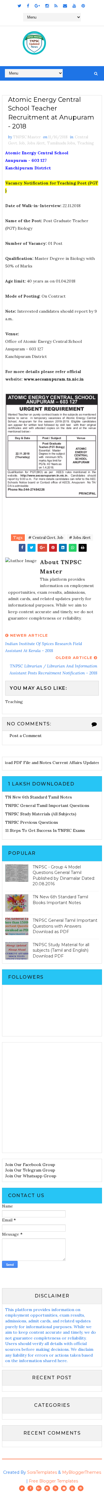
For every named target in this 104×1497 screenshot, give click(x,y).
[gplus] (37, 5)
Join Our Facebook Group (30, 1164)
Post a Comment (26, 735)
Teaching (85, 143)
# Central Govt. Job (45, 537)
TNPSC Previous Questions (31, 822)
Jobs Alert (36, 143)
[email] (65, 5)
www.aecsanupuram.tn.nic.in (54, 379)
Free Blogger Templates (53, 1481)
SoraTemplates (42, 1472)
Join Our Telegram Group (30, 1170)
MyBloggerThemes (81, 1472)
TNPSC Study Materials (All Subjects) (40, 814)
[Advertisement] (52, 1097)
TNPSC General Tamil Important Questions (47, 805)
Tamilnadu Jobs (61, 143)
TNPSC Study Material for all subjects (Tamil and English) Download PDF (61, 950)
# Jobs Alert (80, 537)
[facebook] (28, 5)
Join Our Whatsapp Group (30, 1176)
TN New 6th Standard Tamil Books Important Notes (60, 899)
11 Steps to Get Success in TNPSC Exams (45, 830)
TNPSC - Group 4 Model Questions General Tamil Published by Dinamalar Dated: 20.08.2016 (64, 875)
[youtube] (74, 5)
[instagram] (47, 5)
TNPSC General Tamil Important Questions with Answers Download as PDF (65, 926)
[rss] (56, 5)
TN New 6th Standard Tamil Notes (38, 797)
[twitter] (19, 5)
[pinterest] (83, 5)
